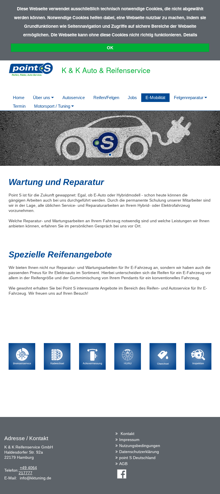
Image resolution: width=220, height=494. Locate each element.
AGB (123, 463)
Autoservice (73, 97)
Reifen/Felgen (106, 97)
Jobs (132, 97)
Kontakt (127, 433)
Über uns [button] (42, 97)
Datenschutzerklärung (139, 451)
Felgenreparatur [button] (189, 97)
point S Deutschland (137, 457)
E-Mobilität (155, 97)
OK (110, 47)
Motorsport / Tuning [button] (52, 106)
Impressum (129, 439)
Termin (19, 106)
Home (18, 97)
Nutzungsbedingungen (139, 445)
